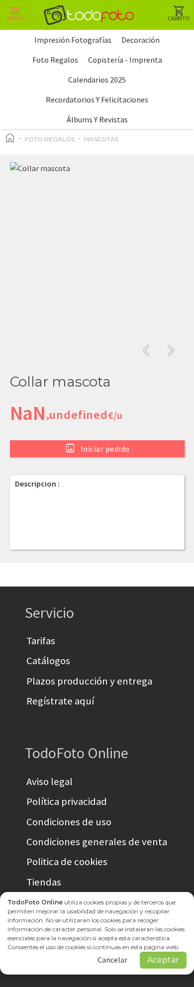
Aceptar (163, 960)
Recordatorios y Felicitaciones (97, 99)
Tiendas (43, 882)
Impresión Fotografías (72, 40)
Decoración (140, 40)
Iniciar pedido (97, 448)
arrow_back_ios (149, 351)
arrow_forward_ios (171, 351)
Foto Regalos (55, 60)
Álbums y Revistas (97, 119)
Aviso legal (49, 781)
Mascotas (101, 139)
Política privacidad (66, 801)
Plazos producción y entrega (89, 681)
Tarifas (40, 640)
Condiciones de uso (68, 821)
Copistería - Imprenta (125, 60)
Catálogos (48, 660)
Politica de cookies (66, 861)
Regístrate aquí (60, 700)
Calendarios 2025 (97, 80)
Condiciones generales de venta (96, 841)
